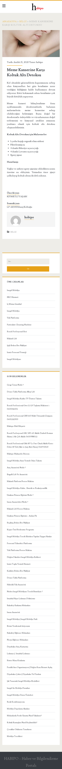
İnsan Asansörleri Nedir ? (17, 502)
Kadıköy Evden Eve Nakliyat (18, 571)
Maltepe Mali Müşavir (16, 426)
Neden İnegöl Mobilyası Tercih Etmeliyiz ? (25, 591)
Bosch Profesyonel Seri (17, 331)
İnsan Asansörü (13, 612)
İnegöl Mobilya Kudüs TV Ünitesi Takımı (24, 399)
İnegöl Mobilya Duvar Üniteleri (20, 695)
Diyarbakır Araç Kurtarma (17, 647)
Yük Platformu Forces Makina (19, 550)
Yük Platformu (13, 318)
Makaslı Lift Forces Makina (18, 509)
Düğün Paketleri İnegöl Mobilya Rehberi (24, 557)
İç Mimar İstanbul (14, 304)
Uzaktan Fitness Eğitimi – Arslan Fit (22, 516)
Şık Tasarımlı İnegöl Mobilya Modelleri (23, 681)
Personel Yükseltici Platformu (19, 543)
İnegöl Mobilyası (14, 359)
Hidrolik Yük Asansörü (16, 585)
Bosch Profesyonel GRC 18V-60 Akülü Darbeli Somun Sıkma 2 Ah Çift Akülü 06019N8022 (30, 435)
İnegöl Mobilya (13, 290)
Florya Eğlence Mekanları (17, 640)
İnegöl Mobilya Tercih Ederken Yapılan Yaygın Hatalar (29, 536)
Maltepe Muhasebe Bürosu (18, 454)
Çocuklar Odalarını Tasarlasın (19, 729)
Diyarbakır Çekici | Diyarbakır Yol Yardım (24, 674)
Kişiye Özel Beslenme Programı (20, 530)
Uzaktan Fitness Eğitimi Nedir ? (20, 495)
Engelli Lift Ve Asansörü (17, 474)
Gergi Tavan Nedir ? (15, 385)
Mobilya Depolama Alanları (18, 709)
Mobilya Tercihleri (14, 736)
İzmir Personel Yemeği (16, 352)
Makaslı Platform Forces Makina (20, 481)
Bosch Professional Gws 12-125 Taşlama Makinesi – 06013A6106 (28, 407)
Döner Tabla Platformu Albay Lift (21, 392)
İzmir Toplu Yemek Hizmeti (18, 564)
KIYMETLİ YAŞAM (17, 196)
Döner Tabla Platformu (16, 578)
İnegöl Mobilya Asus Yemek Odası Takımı (24, 461)
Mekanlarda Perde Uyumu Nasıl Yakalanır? (24, 716)
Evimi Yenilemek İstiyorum (18, 626)
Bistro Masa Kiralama (16, 660)
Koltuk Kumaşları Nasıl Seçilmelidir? (22, 722)
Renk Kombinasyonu (16, 702)
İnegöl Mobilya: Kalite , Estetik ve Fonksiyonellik (27, 488)
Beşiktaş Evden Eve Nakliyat (18, 523)
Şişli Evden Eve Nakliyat (17, 345)
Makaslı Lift (12, 338)
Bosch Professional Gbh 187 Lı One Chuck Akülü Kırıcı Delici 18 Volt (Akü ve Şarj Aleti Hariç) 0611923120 (30, 445)
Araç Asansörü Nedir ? (16, 467)
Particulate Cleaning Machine (19, 325)
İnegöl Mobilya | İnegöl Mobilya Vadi (22, 619)
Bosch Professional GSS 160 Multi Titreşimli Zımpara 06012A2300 (29, 417)
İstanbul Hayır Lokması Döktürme (21, 598)
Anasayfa (9, 21)
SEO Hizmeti (12, 297)
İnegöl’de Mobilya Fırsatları (18, 688)
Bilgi (23, 21)
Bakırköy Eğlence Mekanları (18, 633)
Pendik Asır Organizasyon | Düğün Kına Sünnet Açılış (29, 667)
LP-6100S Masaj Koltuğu (19, 207)
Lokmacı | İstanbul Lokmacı (18, 653)
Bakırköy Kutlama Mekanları (18, 605)
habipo (39, 62)
